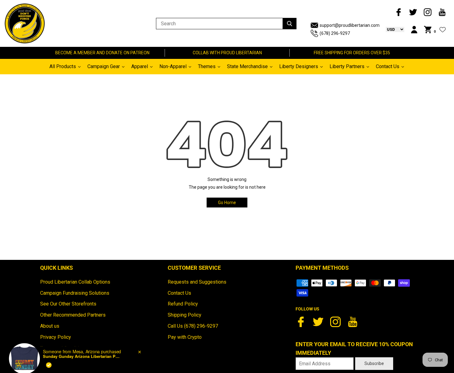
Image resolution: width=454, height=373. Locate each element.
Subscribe (374, 363)
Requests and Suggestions (197, 282)
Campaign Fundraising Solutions (74, 293)
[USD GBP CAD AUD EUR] (392, 29)
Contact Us (179, 293)
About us (49, 326)
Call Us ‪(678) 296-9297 (193, 326)
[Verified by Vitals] (49, 352)
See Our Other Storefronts (68, 304)
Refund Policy (183, 304)
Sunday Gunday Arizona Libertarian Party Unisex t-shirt (81, 343)
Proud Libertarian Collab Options (75, 282)
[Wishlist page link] (442, 30)
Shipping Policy (184, 315)
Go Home (227, 202)
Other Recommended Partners (73, 315)
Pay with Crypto (185, 337)
